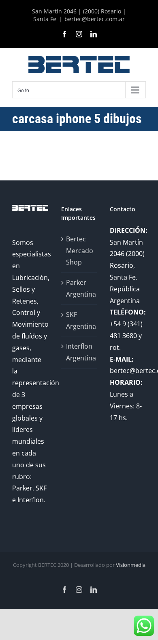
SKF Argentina (79, 320)
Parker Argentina (79, 288)
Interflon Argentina (79, 352)
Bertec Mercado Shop (79, 250)
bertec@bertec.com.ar (94, 19)
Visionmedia (130, 564)
